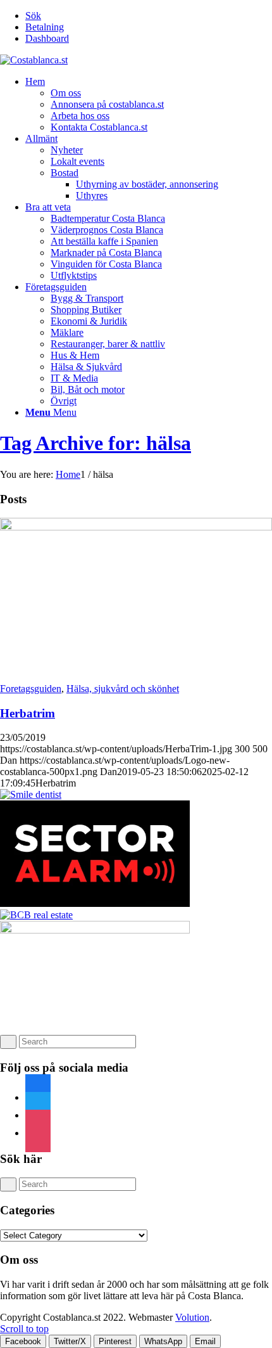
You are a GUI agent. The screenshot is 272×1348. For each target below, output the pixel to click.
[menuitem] (148, 16)
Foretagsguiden (30, 688)
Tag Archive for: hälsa (95, 443)
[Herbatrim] (136, 527)
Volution (192, 1317)
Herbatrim (27, 713)
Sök (33, 15)
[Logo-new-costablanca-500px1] (34, 60)
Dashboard (47, 38)
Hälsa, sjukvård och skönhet (122, 688)
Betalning (44, 27)
